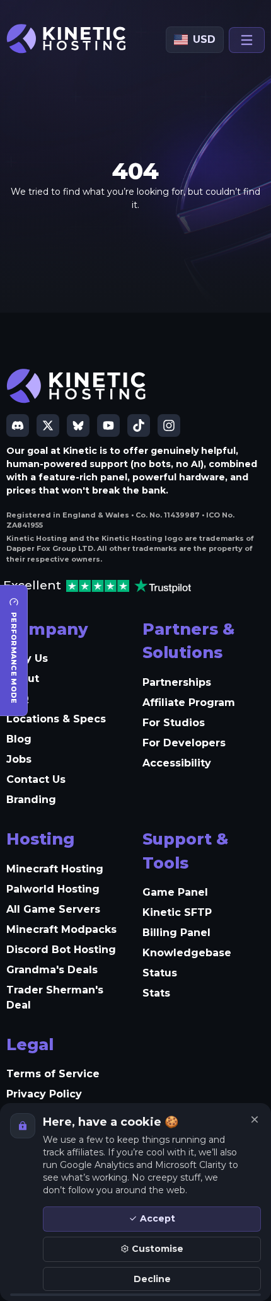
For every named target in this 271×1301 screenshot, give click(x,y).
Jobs (19, 759)
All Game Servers (53, 909)
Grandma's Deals (52, 970)
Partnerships (176, 682)
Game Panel (175, 892)
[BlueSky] (78, 425)
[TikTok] (138, 425)
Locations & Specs (56, 719)
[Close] (254, 1119)
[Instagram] (169, 425)
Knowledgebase (186, 953)
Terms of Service (53, 1074)
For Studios (173, 723)
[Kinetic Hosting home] (66, 38)
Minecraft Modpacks (61, 929)
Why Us (27, 658)
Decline (152, 1279)
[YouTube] (108, 425)
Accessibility (176, 763)
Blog (19, 739)
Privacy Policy (44, 1094)
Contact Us (36, 779)
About (22, 679)
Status (159, 973)
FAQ (17, 699)
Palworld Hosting (53, 889)
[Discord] (17, 425)
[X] (48, 425)
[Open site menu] (247, 40)
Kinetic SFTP (177, 912)
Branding (31, 800)
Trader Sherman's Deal (54, 997)
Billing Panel (176, 933)
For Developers (184, 743)
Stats (156, 993)
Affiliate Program (188, 702)
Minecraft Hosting (54, 869)
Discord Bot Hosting (61, 950)
